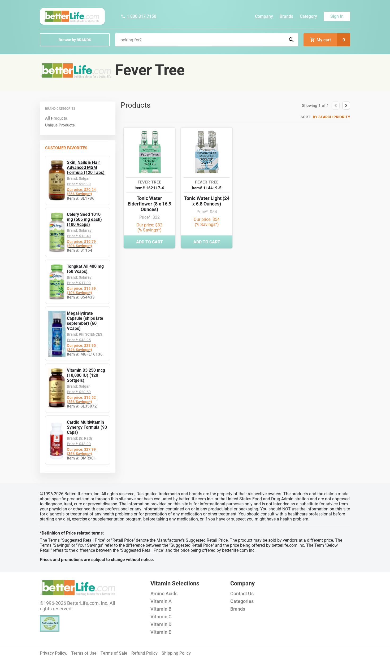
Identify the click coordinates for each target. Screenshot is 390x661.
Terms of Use (84, 653)
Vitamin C (161, 616)
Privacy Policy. (53, 653)
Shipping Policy (176, 653)
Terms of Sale (114, 653)
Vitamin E (160, 632)
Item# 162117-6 (149, 188)
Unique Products (60, 125)
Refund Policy (144, 653)
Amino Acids (163, 593)
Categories (242, 601)
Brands (286, 16)
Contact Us (242, 593)
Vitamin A (161, 601)
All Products (56, 118)
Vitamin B (160, 609)
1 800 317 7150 (141, 16)
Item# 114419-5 (207, 188)
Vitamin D (161, 624)
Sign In (337, 16)
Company (264, 16)
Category (308, 16)
